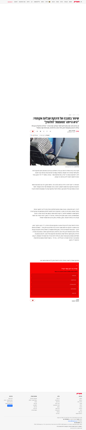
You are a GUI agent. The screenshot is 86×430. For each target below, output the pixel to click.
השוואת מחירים (34, 410)
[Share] (50, 131)
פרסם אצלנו (57, 400)
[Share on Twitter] (44, 131)
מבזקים (80, 400)
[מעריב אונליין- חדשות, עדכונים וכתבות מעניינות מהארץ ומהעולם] (77, 1)
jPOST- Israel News (33, 400)
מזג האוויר (80, 411)
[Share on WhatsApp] (40, 131)
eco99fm (35, 405)
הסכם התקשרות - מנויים (8, 400)
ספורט (57, 1)
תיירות (28, 1)
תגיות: (77, 299)
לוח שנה (15, 1)
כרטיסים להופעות (79, 413)
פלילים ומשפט (37, 1)
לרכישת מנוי (10, 1)
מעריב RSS (57, 403)
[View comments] (32, 131)
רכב (31, 1)
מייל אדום (57, 401)
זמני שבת (35, 408)
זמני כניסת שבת (22, 1)
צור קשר (57, 398)
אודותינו (58, 411)
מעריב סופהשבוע (56, 405)
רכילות (47, 2)
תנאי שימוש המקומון (9, 403)
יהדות (81, 410)
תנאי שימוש (10, 398)
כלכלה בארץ (80, 401)
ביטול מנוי (57, 413)
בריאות (42, 1)
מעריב (78, 114)
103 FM (35, 403)
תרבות (53, 1)
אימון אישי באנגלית (33, 398)
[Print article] (37, 131)
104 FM (35, 406)
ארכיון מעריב (57, 410)
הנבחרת (66, 1)
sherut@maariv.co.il (72, 421)
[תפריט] (81, 2)
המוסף (58, 406)
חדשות (70, 1)
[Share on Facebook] (47, 131)
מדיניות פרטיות (10, 401)
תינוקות (77, 301)
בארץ (70, 114)
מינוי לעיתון (57, 408)
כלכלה (61, 1)
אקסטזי (73, 301)
